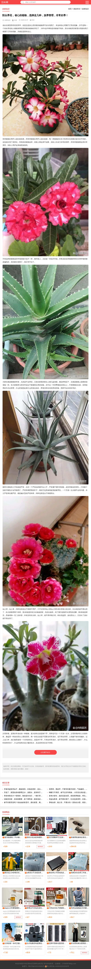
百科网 (4, 2)
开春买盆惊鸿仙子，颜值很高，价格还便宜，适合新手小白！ (24, 789)
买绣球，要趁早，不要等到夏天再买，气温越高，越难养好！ (69, 789)
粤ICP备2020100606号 (36, 966)
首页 (70, 9)
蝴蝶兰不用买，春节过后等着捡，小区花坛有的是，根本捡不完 (69, 792)
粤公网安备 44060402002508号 (58, 966)
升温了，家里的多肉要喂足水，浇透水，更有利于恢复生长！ (24, 792)
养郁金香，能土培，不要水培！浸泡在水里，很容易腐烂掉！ (69, 802)
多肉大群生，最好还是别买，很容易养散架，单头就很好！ (69, 796)
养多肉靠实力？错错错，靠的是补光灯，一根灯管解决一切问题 (24, 796)
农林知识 (85, 9)
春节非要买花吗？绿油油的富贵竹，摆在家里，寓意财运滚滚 (24, 802)
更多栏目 (76, 9)
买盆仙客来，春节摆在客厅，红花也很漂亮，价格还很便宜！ (69, 799)
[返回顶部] (86, 869)
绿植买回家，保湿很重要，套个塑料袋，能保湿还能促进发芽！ (24, 799)
